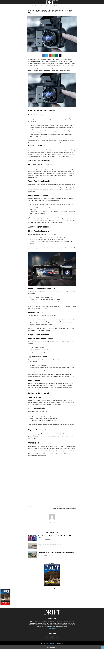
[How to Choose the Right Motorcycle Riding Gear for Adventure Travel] (32, 538)
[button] (30, 2)
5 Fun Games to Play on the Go (35, 507)
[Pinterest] (50, 55)
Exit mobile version (52, 647)
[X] (46, 55)
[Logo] (52, 614)
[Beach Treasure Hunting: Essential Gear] (32, 546)
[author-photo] (52, 520)
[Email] (60, 55)
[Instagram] (49, 525)
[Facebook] (43, 55)
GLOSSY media (50, 643)
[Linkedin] (56, 55)
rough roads (43, 436)
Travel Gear (34, 5)
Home (29, 5)
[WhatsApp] (53, 55)
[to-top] (102, 646)
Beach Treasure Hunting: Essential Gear (50, 544)
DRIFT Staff (52, 522)
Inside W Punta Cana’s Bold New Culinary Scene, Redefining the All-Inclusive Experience (64, 507)
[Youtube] (57, 525)
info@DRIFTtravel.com (55, 628)
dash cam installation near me (45, 118)
